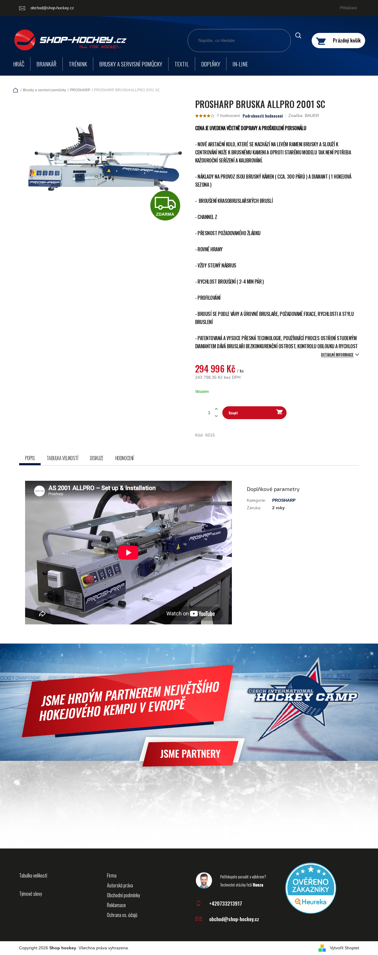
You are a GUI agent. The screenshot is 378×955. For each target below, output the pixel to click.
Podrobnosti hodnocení (263, 116)
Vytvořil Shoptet (344, 947)
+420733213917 (225, 903)
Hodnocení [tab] (124, 458)
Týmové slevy (30, 893)
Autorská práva (120, 885)
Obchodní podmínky (123, 895)
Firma (112, 875)
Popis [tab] (30, 458)
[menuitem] (18, 64)
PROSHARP (284, 500)
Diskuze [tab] (96, 458)
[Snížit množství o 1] (216, 416)
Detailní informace (337, 354)
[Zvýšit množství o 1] (216, 409)
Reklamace (116, 905)
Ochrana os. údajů (122, 914)
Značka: (303, 115)
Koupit (233, 412)
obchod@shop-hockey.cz (234, 919)
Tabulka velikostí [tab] (62, 458)
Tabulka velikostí (33, 875)
